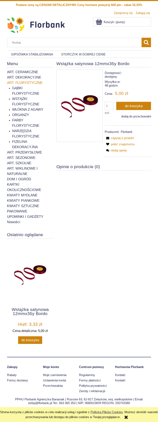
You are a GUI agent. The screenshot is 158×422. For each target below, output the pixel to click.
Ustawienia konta (54, 380)
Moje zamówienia (54, 375)
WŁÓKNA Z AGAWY (27, 109)
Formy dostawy (17, 380)
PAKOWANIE (17, 211)
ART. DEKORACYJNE (24, 77)
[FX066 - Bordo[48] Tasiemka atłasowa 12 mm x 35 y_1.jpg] (79, 105)
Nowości (13, 222)
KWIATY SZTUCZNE (23, 206)
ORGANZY (20, 115)
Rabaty (12, 375)
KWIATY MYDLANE (22, 195)
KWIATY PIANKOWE (23, 201)
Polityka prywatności (93, 385)
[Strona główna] (36, 24)
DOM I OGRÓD (19, 179)
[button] (119, 138)
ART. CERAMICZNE (22, 72)
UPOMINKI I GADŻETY (25, 217)
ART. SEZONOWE (21, 158)
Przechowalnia (53, 385)
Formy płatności (90, 380)
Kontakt (120, 375)
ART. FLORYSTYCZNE (25, 83)
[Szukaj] (146, 42)
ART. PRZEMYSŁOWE (24, 152)
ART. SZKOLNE (19, 163)
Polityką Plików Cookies (107, 412)
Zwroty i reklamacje (92, 391)
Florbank (126, 132)
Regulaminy (87, 375)
